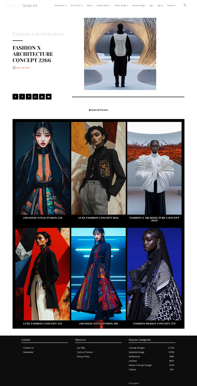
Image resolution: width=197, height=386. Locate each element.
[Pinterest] (29, 97)
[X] (22, 97)
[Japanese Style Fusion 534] (42, 168)
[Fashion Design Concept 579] (154, 274)
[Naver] (48, 97)
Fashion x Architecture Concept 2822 (154, 219)
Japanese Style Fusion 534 (42, 217)
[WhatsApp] (35, 97)
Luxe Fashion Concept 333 (42, 323)
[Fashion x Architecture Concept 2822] (154, 168)
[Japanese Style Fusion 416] (98, 274)
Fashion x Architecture (38, 34)
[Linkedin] (42, 97)
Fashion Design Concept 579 (154, 323)
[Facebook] (15, 97)
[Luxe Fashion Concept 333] (42, 274)
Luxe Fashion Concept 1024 (98, 217)
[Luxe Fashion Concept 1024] (98, 168)
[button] (185, 5)
